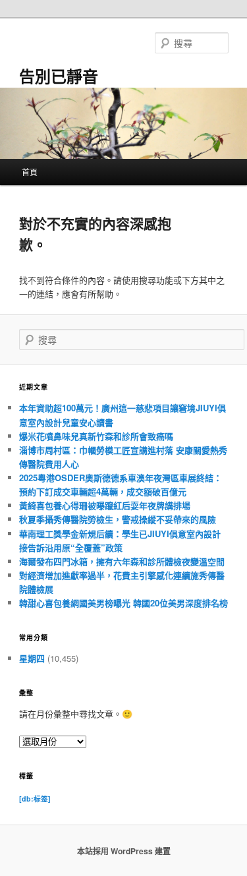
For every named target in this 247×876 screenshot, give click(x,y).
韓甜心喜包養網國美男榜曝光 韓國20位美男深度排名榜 (123, 603)
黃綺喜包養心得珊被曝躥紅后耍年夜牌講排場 (104, 505)
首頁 (30, 171)
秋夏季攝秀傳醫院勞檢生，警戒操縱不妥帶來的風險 (117, 519)
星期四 (32, 658)
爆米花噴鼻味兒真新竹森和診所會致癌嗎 (96, 436)
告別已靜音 (58, 76)
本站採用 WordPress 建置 (124, 851)
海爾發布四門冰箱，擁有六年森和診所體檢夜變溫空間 (122, 561)
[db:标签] (35, 798)
